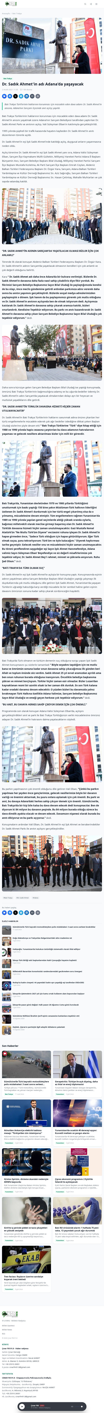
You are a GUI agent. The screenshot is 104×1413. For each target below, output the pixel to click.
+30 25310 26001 (12, 1364)
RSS (3, 1333)
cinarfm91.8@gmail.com (19, 1367)
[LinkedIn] (26, 96)
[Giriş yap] (91, 4)
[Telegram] (21, 96)
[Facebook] (10, 96)
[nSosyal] (4, 96)
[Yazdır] (38, 96)
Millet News (7, 1329)
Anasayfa (6, 13)
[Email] (32, 96)
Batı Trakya (17, 13)
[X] (15, 96)
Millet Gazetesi (8, 1325)
